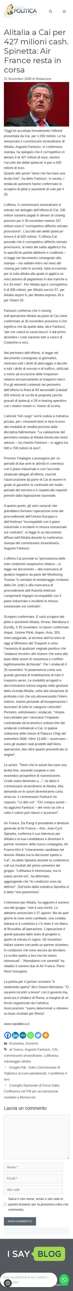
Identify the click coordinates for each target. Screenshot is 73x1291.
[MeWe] (22, 1035)
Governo (32, 1043)
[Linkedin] (15, 1035)
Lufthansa (51, 1055)
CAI (54, 1049)
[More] (45, 1035)
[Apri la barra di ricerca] (50, 12)
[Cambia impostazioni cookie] (8, 1283)
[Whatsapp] (30, 1035)
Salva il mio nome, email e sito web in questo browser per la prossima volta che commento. (38, 1204)
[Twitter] (38, 1035)
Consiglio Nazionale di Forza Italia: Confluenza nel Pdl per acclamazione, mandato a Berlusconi (32, 1091)
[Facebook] (7, 1035)
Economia (16, 1043)
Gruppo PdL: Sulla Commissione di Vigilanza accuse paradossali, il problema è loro (35, 1073)
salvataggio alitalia (17, 1061)
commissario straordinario (23, 1055)
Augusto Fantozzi (37, 1049)
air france (16, 1049)
